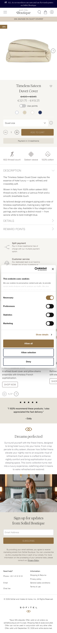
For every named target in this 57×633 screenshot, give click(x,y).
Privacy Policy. (33, 560)
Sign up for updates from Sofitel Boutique (28, 520)
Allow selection (28, 352)
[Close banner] (53, 269)
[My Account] (52, 12)
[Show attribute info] (51, 122)
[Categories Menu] (5, 12)
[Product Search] (39, 12)
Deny (28, 361)
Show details (42, 334)
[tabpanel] (28, 195)
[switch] (50, 306)
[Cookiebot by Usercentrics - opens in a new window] (35, 269)
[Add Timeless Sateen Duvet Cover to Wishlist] (51, 86)
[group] (28, 51)
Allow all (28, 343)
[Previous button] (4, 394)
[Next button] (16, 394)
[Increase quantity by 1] (17, 132)
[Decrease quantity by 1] (5, 132)
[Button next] (53, 50)
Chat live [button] (6, 588)
